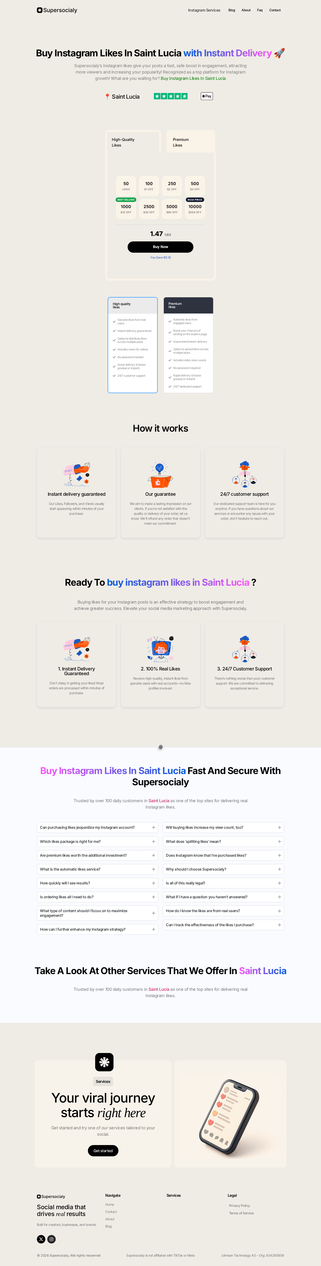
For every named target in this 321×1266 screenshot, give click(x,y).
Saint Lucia (126, 96)
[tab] (133, 141)
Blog (231, 10)
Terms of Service (241, 1213)
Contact (275, 10)
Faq (260, 10)
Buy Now (160, 246)
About (246, 10)
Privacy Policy (239, 1206)
